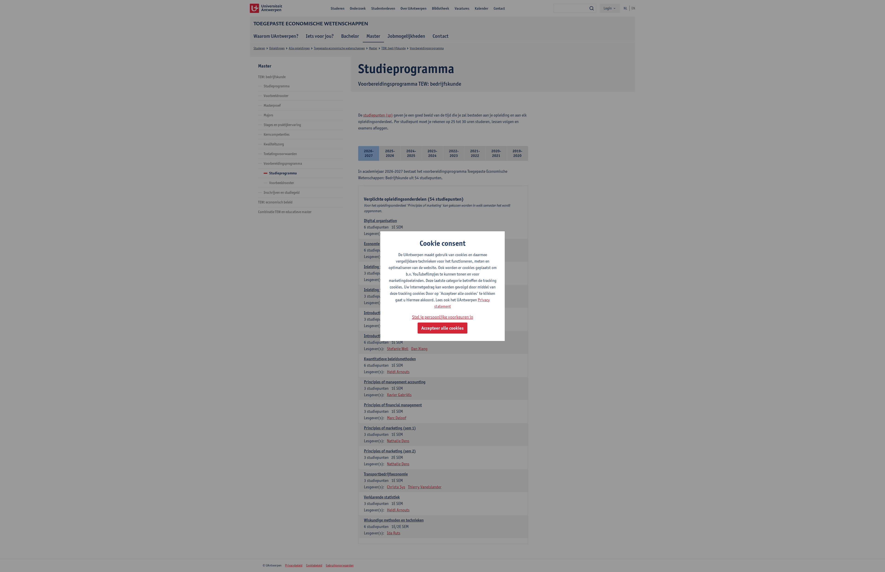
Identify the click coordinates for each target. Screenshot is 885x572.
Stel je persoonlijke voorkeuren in (442, 317)
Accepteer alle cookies (442, 328)
